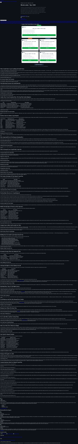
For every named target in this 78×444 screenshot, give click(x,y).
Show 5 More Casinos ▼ (39, 64)
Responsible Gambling (9, 433)
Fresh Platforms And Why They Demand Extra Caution (50, 22)
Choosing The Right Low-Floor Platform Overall (23, 22)
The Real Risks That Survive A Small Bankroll (32, 21)
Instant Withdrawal (4, 1)
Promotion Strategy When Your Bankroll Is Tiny (10, 22)
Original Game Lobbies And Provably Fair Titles (59, 21)
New (9, 1)
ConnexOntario (4, 433)
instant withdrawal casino (20, 280)
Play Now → (30, 60)
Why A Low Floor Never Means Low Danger (10, 23)
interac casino (23, 291)
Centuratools (2, 0)
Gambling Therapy (16, 433)
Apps (11, 1)
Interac (8, 1)
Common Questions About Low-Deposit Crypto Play (42, 23)
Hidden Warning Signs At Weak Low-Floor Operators (45, 21)
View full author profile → (3, 408)
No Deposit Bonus (14, 1)
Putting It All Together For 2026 (30, 23)
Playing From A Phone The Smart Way (63, 22)
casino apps (18, 311)
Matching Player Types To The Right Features (37, 22)
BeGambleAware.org (46, 66)
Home (1, 1)
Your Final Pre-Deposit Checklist (21, 23)
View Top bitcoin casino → (24, 15)
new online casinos (21, 302)
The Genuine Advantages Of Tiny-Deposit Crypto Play (18, 21)
